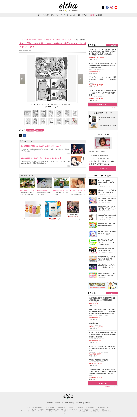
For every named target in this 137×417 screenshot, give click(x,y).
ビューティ (54, 15)
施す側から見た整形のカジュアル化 (102, 161)
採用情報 (87, 402)
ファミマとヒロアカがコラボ (100, 158)
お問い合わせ (78, 402)
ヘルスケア (45, 15)
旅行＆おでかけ (83, 15)
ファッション (71, 15)
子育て (92, 15)
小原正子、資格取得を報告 (99, 155)
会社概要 (57, 402)
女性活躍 (99, 15)
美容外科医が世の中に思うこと (101, 164)
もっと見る (103, 168)
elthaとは (50, 402)
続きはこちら (103, 104)
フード (63, 15)
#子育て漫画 (30, 130)
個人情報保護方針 (67, 402)
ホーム (21, 40)
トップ (37, 15)
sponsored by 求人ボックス (111, 107)
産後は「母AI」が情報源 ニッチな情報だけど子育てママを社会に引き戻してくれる (52, 40)
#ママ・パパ (39, 130)
